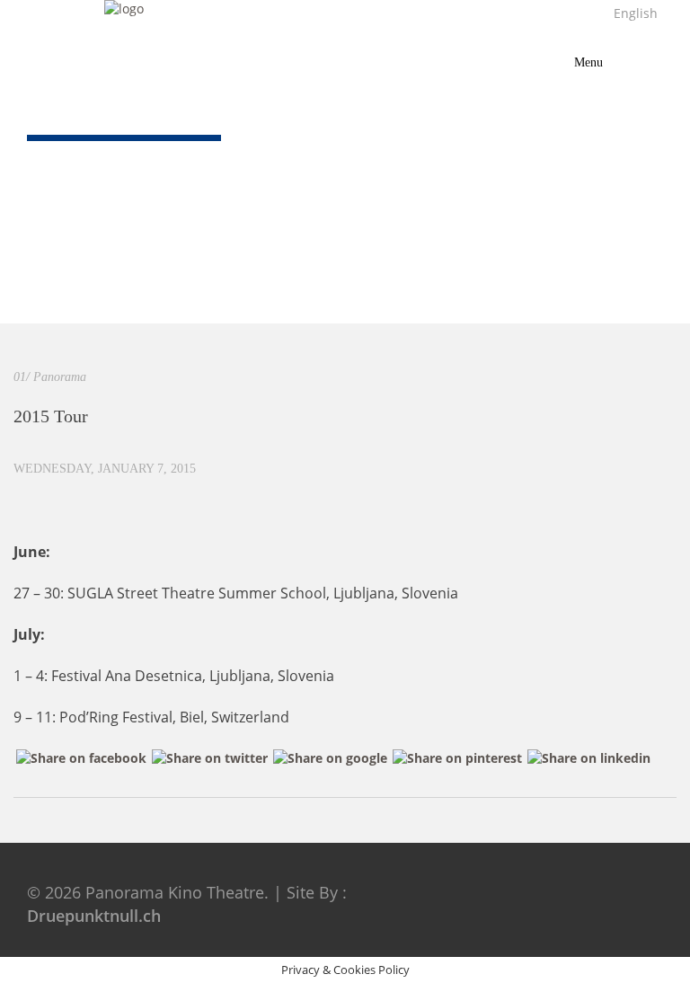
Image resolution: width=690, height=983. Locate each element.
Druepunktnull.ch (94, 915)
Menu (599, 58)
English (632, 13)
